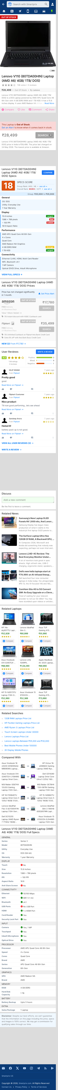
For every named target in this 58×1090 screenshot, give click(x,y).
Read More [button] (49, 103)
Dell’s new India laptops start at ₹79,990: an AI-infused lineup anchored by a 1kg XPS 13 (34, 573)
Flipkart (17, 373)
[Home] (4, 11)
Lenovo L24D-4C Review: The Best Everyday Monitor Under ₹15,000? (34, 555)
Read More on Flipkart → (12, 385)
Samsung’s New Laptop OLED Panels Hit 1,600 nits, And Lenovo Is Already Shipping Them (36, 520)
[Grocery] (52, 11)
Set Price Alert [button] (47, 293)
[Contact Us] (3, 1068)
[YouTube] (24, 1068)
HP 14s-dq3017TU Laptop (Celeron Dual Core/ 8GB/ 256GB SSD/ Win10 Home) (9, 629)
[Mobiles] (28, 11)
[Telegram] (38, 1068)
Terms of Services (39, 1087)
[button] (28, 275)
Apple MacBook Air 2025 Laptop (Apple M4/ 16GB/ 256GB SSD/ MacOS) (46, 661)
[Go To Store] (15, 302)
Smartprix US (7, 1076)
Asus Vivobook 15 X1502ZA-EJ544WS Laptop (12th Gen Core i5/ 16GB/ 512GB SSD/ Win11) (28, 694)
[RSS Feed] (45, 1068)
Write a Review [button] (45, 352)
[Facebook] (10, 1068)
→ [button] (14, 343)
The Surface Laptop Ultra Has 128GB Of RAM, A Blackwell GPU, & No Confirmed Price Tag (36, 538)
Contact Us (7, 1087)
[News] (12, 11)
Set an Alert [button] (8, 127)
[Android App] (52, 1068)
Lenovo (36, 90)
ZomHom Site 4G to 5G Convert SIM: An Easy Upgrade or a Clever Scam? (36, 591)
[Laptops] (36, 11)
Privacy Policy (21, 1087)
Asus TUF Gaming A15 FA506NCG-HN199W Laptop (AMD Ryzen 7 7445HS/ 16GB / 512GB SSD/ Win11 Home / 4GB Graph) (46, 694)
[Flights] (20, 11)
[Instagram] (31, 1068)
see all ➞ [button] (43, 186)
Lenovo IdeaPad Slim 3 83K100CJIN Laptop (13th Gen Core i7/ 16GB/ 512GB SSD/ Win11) (27, 629)
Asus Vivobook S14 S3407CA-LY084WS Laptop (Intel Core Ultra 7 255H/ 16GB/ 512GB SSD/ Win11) (9, 661)
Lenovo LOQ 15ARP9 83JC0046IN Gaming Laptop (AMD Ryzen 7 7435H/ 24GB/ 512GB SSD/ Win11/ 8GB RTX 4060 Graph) (27, 661)
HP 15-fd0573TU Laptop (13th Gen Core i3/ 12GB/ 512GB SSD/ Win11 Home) (9, 694)
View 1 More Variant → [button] (12, 313)
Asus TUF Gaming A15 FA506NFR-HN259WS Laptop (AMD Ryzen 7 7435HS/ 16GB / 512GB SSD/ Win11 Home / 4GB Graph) (46, 629)
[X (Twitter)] (17, 1068)
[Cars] (44, 11)
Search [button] (43, 135)
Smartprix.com (25, 1083)
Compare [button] (48, 172)
